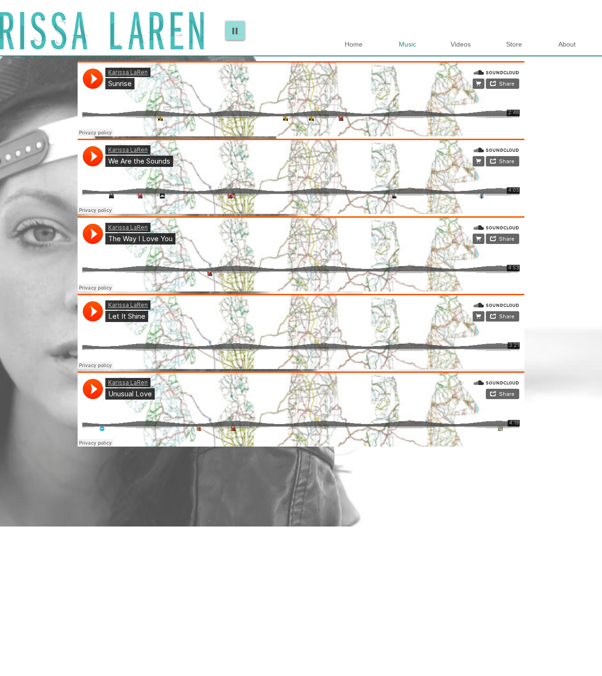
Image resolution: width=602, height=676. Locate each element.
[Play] (235, 30)
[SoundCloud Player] (301, 98)
